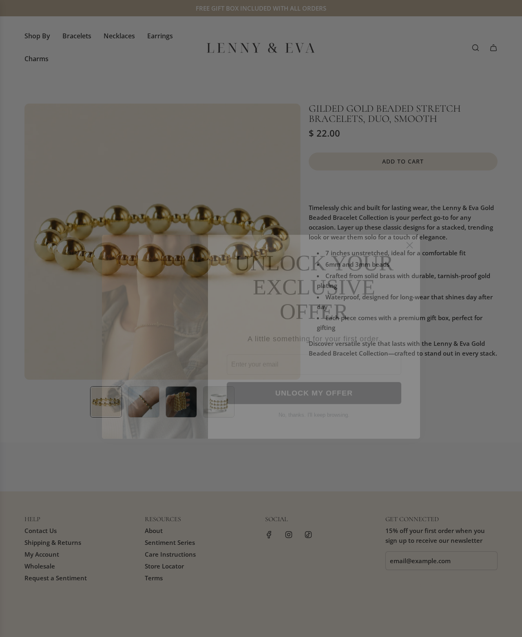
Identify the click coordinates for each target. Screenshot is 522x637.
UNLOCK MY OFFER (314, 375)
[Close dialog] (410, 227)
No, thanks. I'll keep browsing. (314, 397)
